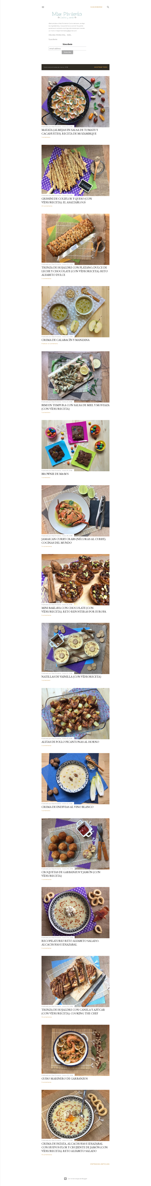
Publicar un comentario (50, 343)
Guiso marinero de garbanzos (65, 1078)
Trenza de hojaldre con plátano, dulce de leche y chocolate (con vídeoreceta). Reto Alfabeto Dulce (75, 271)
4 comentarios (46, 879)
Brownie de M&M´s (55, 474)
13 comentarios (47, 1017)
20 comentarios (47, 206)
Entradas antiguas (99, 1164)
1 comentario (46, 137)
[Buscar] (108, 6)
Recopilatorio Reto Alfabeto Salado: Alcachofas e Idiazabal (70, 942)
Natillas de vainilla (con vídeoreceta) (71, 676)
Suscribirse (96, 7)
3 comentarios (46, 948)
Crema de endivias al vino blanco (67, 807)
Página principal (57, 35)
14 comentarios (47, 546)
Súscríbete (67, 44)
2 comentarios (46, 278)
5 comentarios (46, 615)
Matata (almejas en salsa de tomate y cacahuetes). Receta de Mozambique (70, 131)
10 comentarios (47, 1154)
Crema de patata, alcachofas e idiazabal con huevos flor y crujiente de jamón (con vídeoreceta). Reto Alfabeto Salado (75, 1147)
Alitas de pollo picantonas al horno (70, 742)
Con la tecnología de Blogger (77, 1178)
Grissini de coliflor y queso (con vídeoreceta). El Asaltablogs (67, 200)
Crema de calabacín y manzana (66, 340)
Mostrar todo (100, 67)
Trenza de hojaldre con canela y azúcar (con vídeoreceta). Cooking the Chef (73, 1011)
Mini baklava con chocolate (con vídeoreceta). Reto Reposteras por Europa (74, 609)
